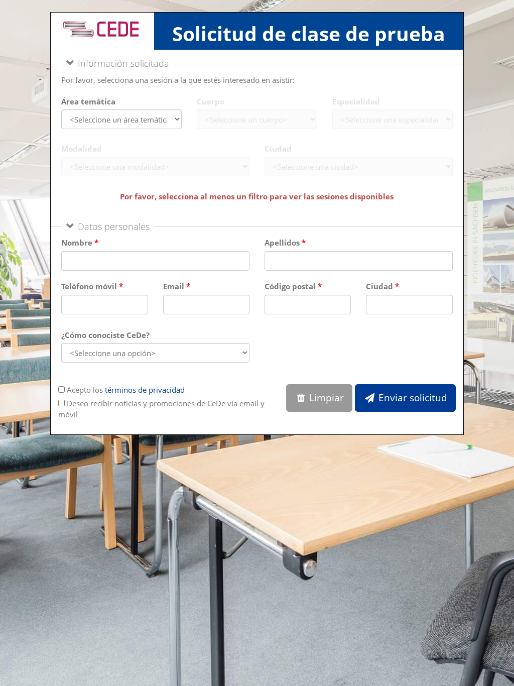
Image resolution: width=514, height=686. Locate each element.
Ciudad (278, 149)
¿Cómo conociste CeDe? (105, 335)
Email (173, 286)
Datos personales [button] (114, 226)
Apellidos (282, 243)
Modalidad (81, 149)
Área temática (88, 101)
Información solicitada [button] (123, 63)
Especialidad (356, 101)
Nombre (76, 243)
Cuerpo (210, 101)
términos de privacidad (145, 390)
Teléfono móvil (89, 286)
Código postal (290, 286)
